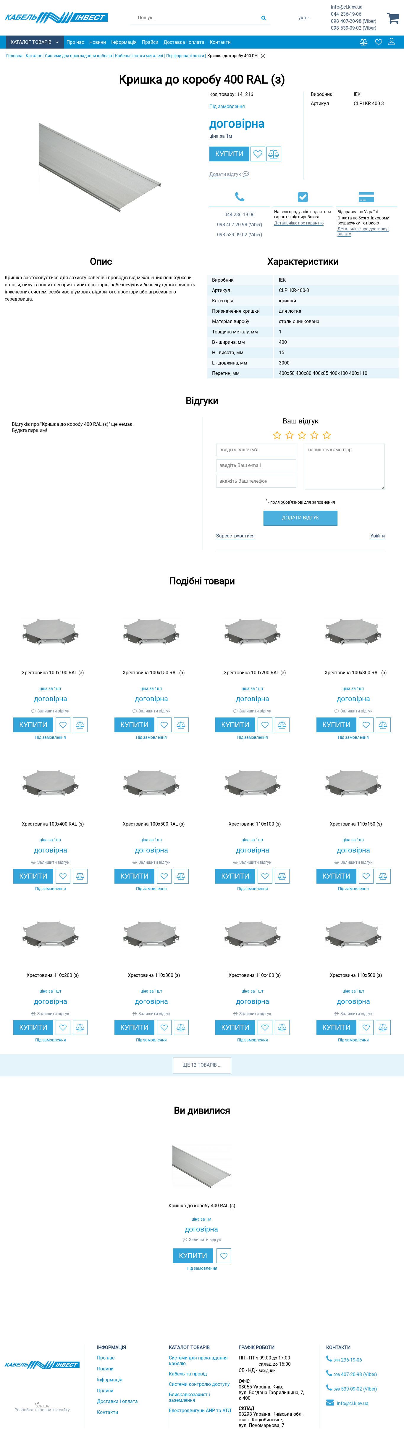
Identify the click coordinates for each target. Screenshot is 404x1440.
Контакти (220, 42)
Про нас (75, 42)
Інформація (124, 42)
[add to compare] (273, 154)
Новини (97, 42)
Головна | (15, 55)
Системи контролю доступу (199, 1384)
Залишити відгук (53, 711)
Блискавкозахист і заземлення (189, 1397)
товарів (207, 1065)
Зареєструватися (235, 536)
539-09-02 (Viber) (353, 28)
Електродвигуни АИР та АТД (200, 1410)
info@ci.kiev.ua (353, 1403)
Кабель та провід (188, 1374)
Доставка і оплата (184, 42)
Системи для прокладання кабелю (198, 1360)
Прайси (150, 42)
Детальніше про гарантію (299, 223)
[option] (101, 167)
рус (302, 24)
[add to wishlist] (258, 154)
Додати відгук (225, 174)
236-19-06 (346, 14)
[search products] (263, 18)
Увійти (377, 536)
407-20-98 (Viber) (353, 21)
